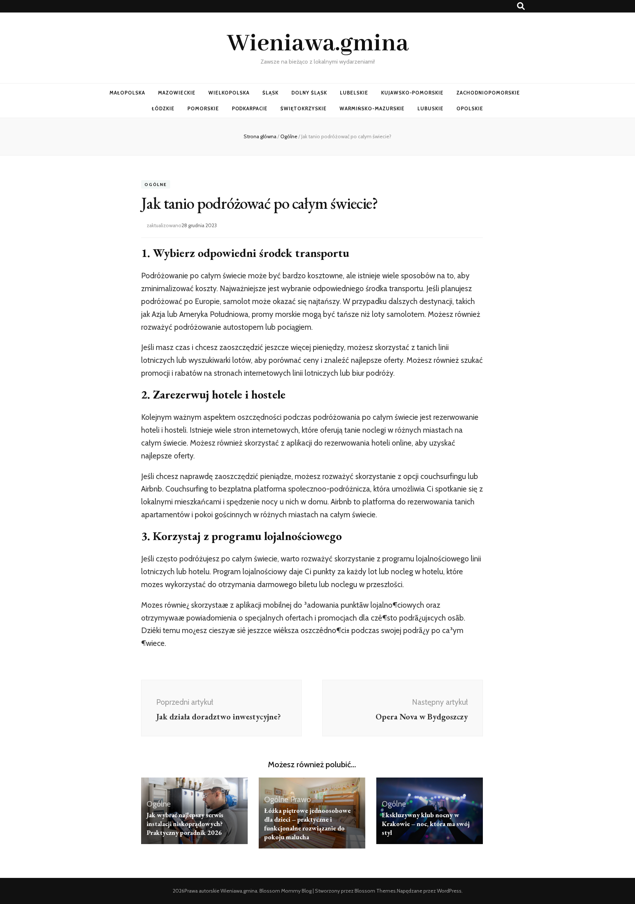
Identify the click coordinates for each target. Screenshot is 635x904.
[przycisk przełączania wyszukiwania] (521, 6)
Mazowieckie (176, 93)
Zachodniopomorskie (488, 93)
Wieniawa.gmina (318, 43)
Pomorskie (203, 108)
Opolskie (469, 108)
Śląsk (270, 93)
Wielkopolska (229, 93)
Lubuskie (430, 108)
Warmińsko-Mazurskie (372, 108)
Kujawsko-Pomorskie (412, 93)
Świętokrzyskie (303, 108)
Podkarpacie (250, 108)
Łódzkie (163, 108)
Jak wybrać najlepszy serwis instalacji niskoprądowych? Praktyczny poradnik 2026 (185, 824)
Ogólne (155, 184)
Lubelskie (354, 93)
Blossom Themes (375, 890)
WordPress (449, 890)
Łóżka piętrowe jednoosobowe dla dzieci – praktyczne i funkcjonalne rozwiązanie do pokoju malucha (307, 823)
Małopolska (127, 93)
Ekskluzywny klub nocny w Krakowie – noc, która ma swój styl (426, 824)
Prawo (300, 799)
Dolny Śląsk (309, 93)
